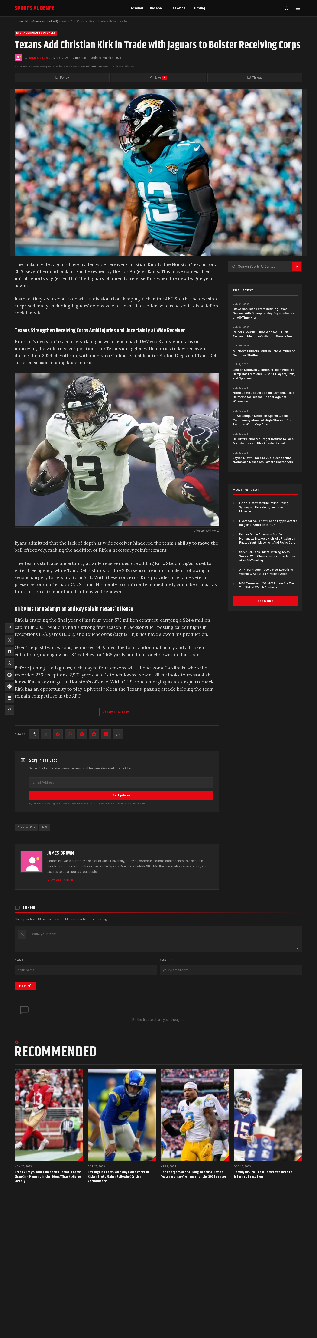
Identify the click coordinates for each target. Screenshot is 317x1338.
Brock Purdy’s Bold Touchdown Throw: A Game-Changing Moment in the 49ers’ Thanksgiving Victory (48, 1177)
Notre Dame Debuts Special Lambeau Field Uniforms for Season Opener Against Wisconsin (263, 397)
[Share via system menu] (34, 734)
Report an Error (119, 711)
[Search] (286, 8)
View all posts (60, 880)
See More (265, 601)
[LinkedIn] (106, 734)
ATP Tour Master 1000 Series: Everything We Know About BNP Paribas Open (266, 572)
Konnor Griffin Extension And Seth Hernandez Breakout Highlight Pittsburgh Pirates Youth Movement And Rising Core (267, 538)
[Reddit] (82, 734)
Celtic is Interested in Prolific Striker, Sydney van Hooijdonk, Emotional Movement (263, 507)
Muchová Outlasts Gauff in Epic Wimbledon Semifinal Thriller (264, 353)
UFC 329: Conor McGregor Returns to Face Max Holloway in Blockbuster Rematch (263, 441)
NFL (45, 827)
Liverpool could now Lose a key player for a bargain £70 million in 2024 (268, 523)
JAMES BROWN (39, 57)
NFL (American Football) (41, 21)
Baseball (157, 8)
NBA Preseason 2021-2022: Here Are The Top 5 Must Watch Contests (266, 585)
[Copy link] (118, 734)
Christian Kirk (26, 827)
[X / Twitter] (46, 734)
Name (20, 960)
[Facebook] (58, 734)
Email (166, 960)
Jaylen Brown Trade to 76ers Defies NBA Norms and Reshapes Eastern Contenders (263, 460)
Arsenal (137, 8)
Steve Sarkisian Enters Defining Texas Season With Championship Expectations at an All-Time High (264, 313)
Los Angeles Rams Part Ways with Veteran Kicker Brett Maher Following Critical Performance (118, 1177)
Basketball (179, 8)
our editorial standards (94, 66)
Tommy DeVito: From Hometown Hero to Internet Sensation (263, 1175)
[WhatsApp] (70, 734)
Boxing (199, 8)
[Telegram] (94, 734)
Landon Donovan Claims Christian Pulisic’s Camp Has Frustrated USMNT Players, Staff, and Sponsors (264, 374)
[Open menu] (297, 8)
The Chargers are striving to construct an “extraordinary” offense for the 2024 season (194, 1175)
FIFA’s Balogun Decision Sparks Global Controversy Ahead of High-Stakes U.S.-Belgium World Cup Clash (262, 420)
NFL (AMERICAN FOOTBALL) (35, 32)
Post (22, 986)
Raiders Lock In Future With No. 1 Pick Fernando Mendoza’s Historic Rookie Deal (263, 334)
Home (19, 21)
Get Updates (121, 795)
